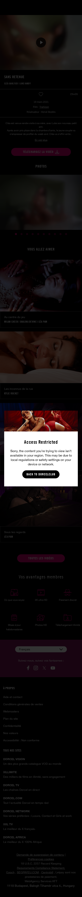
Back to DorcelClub (40, 474)
